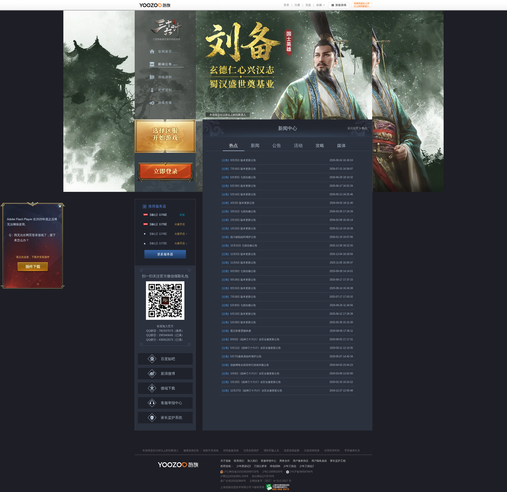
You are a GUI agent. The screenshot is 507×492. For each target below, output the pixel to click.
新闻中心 (166, 64)
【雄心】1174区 (158, 233)
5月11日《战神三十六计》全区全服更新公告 (251, 347)
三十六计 (166, 30)
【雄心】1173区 (158, 243)
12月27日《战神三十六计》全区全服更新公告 (252, 390)
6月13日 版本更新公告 (239, 313)
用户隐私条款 (319, 460)
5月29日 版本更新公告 (239, 322)
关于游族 (225, 460)
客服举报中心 (171, 403)
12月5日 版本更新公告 (239, 254)
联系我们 (239, 460)
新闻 (255, 145)
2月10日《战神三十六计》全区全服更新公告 (251, 382)
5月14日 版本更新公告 (239, 194)
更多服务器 (165, 254)
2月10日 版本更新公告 (239, 219)
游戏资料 (166, 77)
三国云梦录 (260, 466)
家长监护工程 (338, 460)
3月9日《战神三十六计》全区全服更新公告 (250, 373)
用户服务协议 (300, 460)
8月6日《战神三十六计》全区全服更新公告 (250, 339)
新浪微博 (168, 374)
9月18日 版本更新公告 (239, 279)
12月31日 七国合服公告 (239, 245)
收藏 (319, 5)
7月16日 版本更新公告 (239, 168)
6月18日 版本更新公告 (239, 185)
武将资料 (166, 90)
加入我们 (252, 460)
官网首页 (166, 51)
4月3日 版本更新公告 (238, 202)
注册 (297, 5)
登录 (286, 5)
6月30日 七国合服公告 (239, 177)
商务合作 (284, 460)
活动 (298, 145)
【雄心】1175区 (158, 224)
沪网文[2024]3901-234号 (234, 476)
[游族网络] (155, 5)
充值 (308, 5)
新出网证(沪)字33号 (263, 476)
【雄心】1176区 (158, 214)
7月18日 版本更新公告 (239, 296)
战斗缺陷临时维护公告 (239, 236)
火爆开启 (179, 224)
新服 (182, 214)
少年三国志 (289, 466)
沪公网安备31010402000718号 (241, 471)
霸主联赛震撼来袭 (236, 330)
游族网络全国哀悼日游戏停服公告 (245, 364)
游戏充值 (166, 103)
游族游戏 (340, 5)
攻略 (319, 145)
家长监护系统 (171, 418)
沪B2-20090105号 (272, 471)
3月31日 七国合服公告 (239, 211)
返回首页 (352, 128)
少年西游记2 (243, 466)
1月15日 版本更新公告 (239, 228)
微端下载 (168, 388)
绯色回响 (275, 466)
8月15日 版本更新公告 (239, 288)
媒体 (341, 145)
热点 (233, 145)
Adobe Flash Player (19, 219)
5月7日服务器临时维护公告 (241, 356)
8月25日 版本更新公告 (239, 160)
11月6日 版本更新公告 (239, 262)
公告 (276, 145)
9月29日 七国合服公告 (239, 271)
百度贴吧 (168, 359)
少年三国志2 (306, 466)
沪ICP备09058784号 (301, 471)
